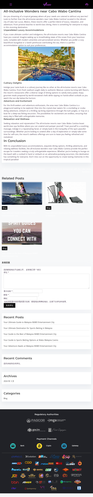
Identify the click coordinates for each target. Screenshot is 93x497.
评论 (6, 272)
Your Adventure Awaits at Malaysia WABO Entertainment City (30, 346)
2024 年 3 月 (9, 381)
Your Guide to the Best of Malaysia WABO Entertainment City (30, 334)
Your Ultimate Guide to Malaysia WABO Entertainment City (29, 322)
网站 (5, 298)
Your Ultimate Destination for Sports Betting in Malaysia (28, 328)
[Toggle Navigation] (10, 4)
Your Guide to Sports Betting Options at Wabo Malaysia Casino (31, 340)
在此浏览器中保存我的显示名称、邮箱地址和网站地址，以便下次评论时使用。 (36, 301)
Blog (4, 208)
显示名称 (8, 291)
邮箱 (6, 294)
